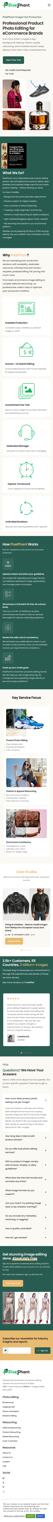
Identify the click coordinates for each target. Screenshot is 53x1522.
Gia (8, 935)
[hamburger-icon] (49, 5)
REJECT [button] (40, 1516)
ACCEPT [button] (30, 1516)
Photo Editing (11, 1397)
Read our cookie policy (14, 1516)
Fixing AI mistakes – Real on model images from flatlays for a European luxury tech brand (26, 927)
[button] (21, 950)
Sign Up (44, 1350)
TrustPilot (29, 982)
